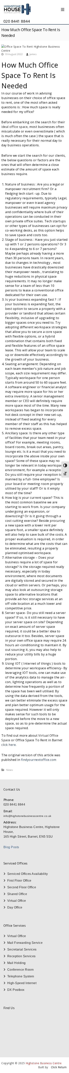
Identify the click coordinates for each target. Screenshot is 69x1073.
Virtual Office (16, 900)
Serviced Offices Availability (27, 873)
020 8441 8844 (16, 21)
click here (8, 745)
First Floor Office (19, 880)
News (9, 770)
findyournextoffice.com (38, 760)
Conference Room (20, 969)
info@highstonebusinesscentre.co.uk (27, 815)
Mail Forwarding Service (25, 942)
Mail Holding (16, 963)
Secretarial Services (22, 949)
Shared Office (17, 894)
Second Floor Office (21, 887)
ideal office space (14, 127)
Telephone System (20, 976)
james (33, 54)
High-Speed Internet (22, 983)
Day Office (14, 907)
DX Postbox (16, 989)
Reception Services (21, 956)
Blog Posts (11, 847)
